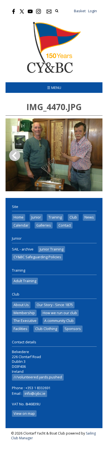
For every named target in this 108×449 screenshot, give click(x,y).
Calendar (21, 225)
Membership (24, 313)
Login (92, 10)
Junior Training (51, 249)
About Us (21, 304)
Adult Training (25, 281)
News (89, 217)
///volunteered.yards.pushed (38, 377)
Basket (80, 10)
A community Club (59, 320)
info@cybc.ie (35, 393)
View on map (24, 413)
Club (73, 217)
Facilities (20, 328)
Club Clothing (46, 328)
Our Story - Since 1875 (55, 304)
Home (19, 217)
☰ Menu (54, 87)
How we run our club (60, 313)
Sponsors (73, 328)
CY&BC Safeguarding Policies (37, 257)
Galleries (43, 225)
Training (55, 217)
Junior (36, 217)
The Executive (25, 320)
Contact (64, 225)
